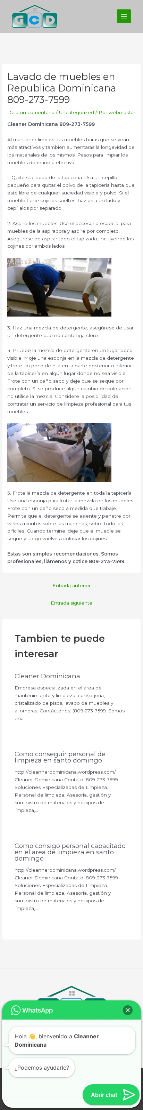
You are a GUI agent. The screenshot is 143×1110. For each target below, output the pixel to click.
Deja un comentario (30, 112)
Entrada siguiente (71, 603)
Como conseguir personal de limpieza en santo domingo (60, 757)
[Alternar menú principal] (124, 16)
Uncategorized (76, 112)
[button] (128, 1010)
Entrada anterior (71, 585)
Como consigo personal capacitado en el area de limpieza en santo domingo (70, 852)
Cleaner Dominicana (47, 676)
